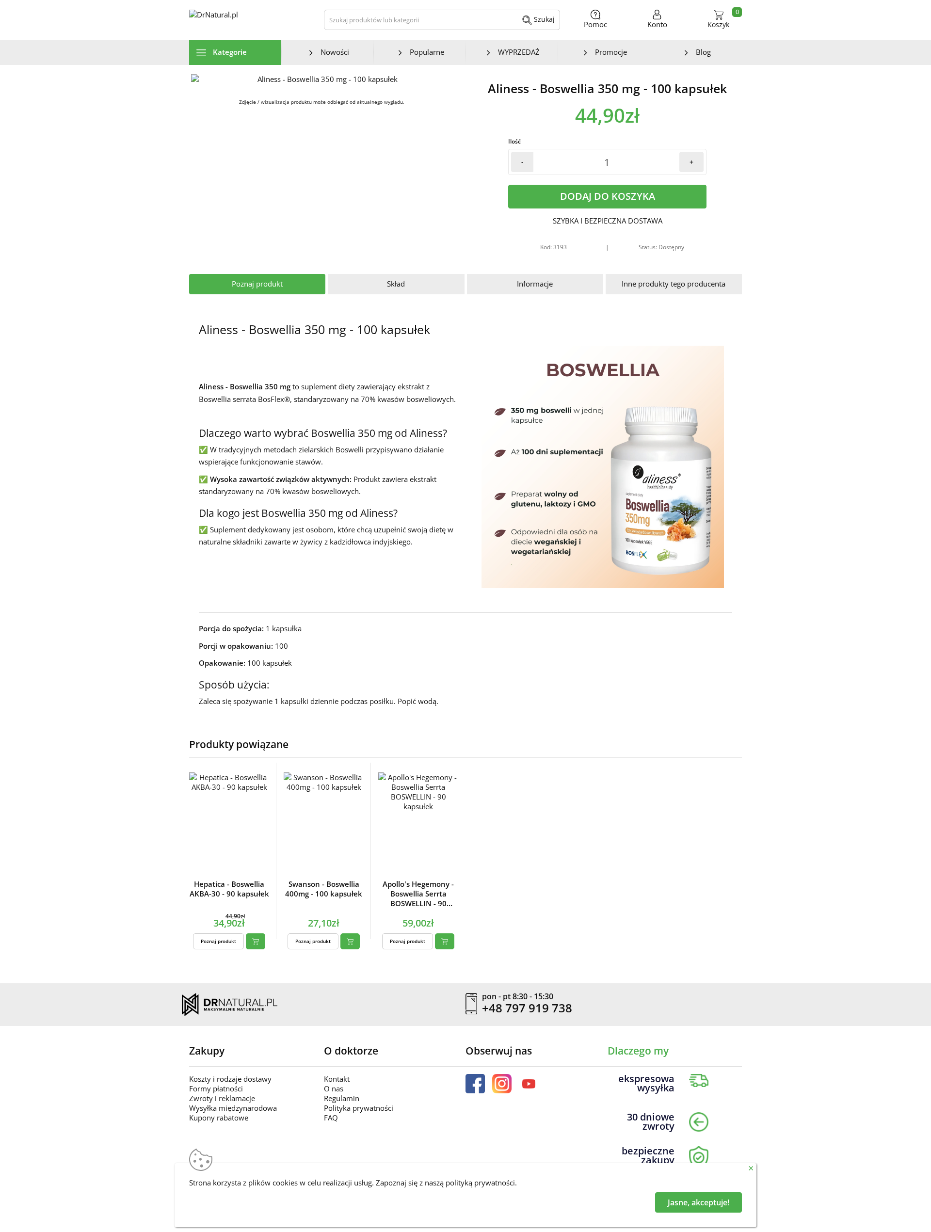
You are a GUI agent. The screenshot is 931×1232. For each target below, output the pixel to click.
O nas (333, 1088)
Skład (396, 283)
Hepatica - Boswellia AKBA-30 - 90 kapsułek (229, 888)
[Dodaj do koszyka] (255, 941)
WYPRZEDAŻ (519, 52)
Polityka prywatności (358, 1108)
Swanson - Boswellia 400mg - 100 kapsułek (323, 888)
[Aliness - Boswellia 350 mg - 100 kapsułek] (323, 79)
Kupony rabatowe (218, 1117)
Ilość (514, 141)
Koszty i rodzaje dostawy (230, 1079)
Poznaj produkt (257, 283)
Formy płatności (216, 1088)
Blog (703, 52)
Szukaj (543, 19)
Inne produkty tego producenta (673, 283)
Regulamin (341, 1098)
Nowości (335, 52)
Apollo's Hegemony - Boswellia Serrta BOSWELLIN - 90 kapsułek (418, 893)
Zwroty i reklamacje (222, 1098)
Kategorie (229, 52)
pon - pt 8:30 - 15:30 (517, 997)
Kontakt (337, 1079)
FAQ (331, 1117)
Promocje (611, 52)
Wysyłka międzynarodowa (233, 1108)
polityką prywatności (480, 1182)
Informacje (535, 283)
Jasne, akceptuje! (698, 1202)
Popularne (427, 52)
